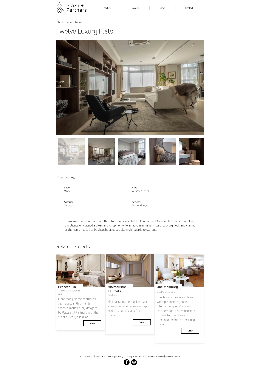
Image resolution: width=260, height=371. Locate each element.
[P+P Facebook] (127, 362)
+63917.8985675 (172, 356)
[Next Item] (198, 88)
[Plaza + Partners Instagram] (134, 362)
